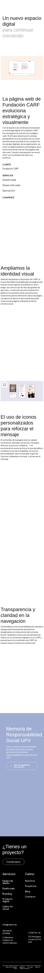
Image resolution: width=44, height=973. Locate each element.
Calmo (7, 907)
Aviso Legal (30, 967)
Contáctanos (13, 861)
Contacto (30, 896)
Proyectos (30, 886)
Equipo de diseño (7, 882)
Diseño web (8, 888)
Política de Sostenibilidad (11, 967)
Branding (7, 893)
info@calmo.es (9, 924)
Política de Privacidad (24, 968)
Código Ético (22, 967)
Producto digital (7, 900)
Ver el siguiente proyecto (20, 765)
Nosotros (30, 881)
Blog (27, 891)
